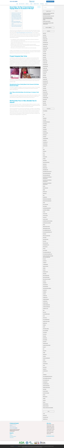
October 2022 (45, 68)
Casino (44, 211)
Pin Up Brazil (45, 332)
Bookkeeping (45, 197)
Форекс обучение (45, 405)
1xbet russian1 (45, 145)
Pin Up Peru (44, 334)
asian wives (45, 164)
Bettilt (44, 189)
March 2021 (45, 90)
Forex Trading (45, 250)
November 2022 (45, 66)
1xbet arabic (45, 129)
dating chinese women (46, 226)
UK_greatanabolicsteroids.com (47, 376)
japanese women (45, 266)
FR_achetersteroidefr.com (47, 252)
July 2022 (44, 73)
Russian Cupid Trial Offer (46, 21)
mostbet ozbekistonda (46, 304)
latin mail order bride (46, 275)
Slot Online (44, 350)
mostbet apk (45, 295)
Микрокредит (45, 396)
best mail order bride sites (47, 173)
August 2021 (45, 84)
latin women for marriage (46, 279)
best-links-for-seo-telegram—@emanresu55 (47, 178)
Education (44, 233)
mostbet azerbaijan (46, 299)
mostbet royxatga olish (46, 306)
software (44, 356)
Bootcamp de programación (47, 200)
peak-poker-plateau (46, 328)
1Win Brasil (44, 118)
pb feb (44, 326)
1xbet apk (44, 127)
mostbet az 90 (45, 297)
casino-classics (45, 215)
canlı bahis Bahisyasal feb (47, 208)
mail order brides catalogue (47, 288)
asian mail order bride (46, 162)
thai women (45, 367)
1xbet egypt (45, 134)
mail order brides (45, 286)
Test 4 (44, 365)
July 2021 (44, 86)
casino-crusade (45, 219)
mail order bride (45, 284)
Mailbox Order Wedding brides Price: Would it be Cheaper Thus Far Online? (17, 22)
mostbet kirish (45, 301)
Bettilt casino (45, 191)
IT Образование (45, 264)
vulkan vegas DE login (46, 385)
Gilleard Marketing (16, 446)
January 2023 (45, 62)
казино (44, 394)
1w (43, 116)
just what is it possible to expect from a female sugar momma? (48, 14)
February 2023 (45, 60)
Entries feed (45, 415)
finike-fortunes (45, 246)
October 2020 (45, 95)
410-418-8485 (13, 428)
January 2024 (45, 40)
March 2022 (45, 77)
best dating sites (45, 169)
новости (44, 400)
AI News (44, 158)
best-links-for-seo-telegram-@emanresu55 (47, 184)
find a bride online (45, 239)
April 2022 (44, 75)
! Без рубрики (45, 110)
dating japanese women (46, 228)
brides (44, 202)
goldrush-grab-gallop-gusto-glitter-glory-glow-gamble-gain (48, 256)
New (43, 310)
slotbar (44, 352)
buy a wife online (45, 204)
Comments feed (45, 417)
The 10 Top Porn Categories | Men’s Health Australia (48, 23)
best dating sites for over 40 (47, 171)
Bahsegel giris (45, 167)
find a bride (44, 237)
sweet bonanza (45, 363)
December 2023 (45, 42)
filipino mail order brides (46, 235)
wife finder (44, 389)
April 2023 (44, 57)
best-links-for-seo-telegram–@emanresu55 (47, 181)
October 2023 (45, 46)
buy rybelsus (45, 206)
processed (44, 341)
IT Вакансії (44, 262)
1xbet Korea (45, 140)
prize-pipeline (45, 339)
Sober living (44, 354)
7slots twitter (45, 156)
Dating (44, 224)
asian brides (45, 160)
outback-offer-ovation (46, 321)
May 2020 (44, 101)
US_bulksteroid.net (46, 383)
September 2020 (45, 97)
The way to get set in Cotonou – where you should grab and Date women (47, 18)
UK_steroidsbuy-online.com (47, 378)
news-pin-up (45, 317)
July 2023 (44, 51)
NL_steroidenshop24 (46, 319)
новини (44, 398)
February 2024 (45, 38)
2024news (44, 151)
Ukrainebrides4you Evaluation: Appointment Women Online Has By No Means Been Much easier (16, 15)
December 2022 (45, 64)
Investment (44, 260)
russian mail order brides (46, 345)
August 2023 (45, 49)
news (44, 315)
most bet (44, 293)
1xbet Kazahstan (45, 138)
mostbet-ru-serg (45, 308)
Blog (43, 195)
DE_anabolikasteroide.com (47, 230)
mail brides (44, 282)
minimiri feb (45, 290)
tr (43, 372)
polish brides (45, 337)
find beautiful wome (46, 244)
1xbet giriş (44, 136)
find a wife (44, 241)
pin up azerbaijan (45, 330)
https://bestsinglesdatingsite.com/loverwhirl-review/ (24, 32)
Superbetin (44, 361)
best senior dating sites (46, 175)
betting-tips (44, 193)
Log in (44, 413)
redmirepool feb (45, 343)
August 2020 (45, 99)
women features (45, 391)
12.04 (44, 114)
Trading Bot (44, 374)
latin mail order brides (46, 277)
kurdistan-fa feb (45, 271)
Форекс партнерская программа (48, 407)
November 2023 (45, 44)
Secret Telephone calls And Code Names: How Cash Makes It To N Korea (16, 19)
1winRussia (44, 125)
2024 (44, 149)
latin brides (44, 273)
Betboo (44, 186)
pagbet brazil (45, 323)
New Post (44, 312)
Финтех (44, 402)
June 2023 (44, 53)
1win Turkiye (45, 123)
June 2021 (44, 88)
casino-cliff (44, 217)
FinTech (44, 248)
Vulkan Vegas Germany (46, 387)
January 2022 (45, 79)
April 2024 (44, 35)
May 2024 (44, 33)
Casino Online (45, 213)
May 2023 (44, 55)
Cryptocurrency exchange (47, 222)
